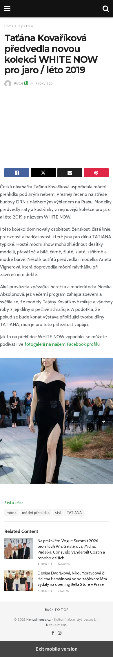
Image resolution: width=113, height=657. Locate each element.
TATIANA (74, 512)
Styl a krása (26, 26)
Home (9, 26)
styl (58, 512)
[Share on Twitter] (43, 172)
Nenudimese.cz (38, 619)
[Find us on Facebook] (53, 632)
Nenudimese (56, 624)
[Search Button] (106, 8)
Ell (26, 83)
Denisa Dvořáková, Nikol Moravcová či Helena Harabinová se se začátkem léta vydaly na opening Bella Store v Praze (72, 578)
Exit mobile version (57, 649)
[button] (103, 421)
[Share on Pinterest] (96, 172)
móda (12, 512)
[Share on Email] (69, 172)
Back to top (56, 610)
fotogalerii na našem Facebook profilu (62, 344)
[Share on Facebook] (16, 172)
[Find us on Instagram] (59, 632)
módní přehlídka (36, 512)
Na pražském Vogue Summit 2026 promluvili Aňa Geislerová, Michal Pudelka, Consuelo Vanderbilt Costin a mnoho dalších (71, 549)
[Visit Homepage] (56, 8)
